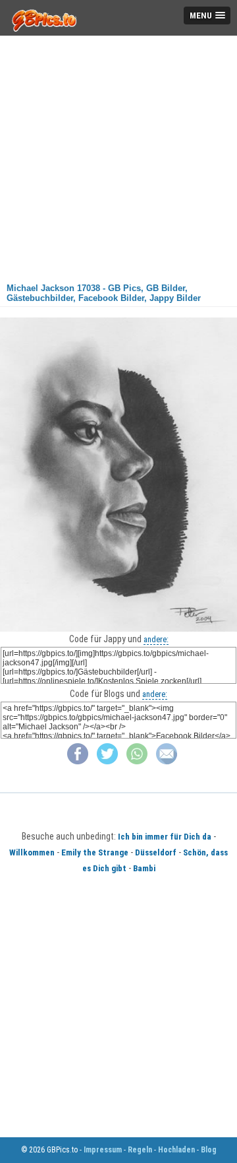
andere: (156, 639)
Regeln (140, 1149)
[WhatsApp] (136, 761)
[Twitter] (107, 761)
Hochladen (176, 1149)
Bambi (144, 868)
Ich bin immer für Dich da (164, 837)
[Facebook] (77, 761)
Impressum (103, 1149)
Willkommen (32, 852)
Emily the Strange (94, 852)
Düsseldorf (155, 852)
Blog (209, 1149)
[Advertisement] (118, 154)
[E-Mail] (166, 761)
